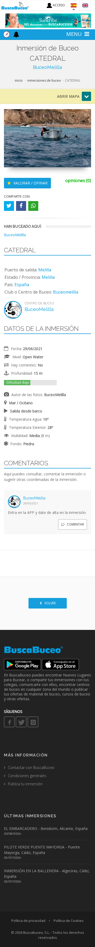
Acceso (58, 5)
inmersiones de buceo (44, 80)
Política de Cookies (69, 920)
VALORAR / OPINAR (30, 182)
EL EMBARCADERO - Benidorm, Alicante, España (46, 828)
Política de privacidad (28, 920)
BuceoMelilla (47, 67)
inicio (19, 80)
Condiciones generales (27, 775)
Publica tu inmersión (25, 783)
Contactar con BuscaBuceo (31, 767)
